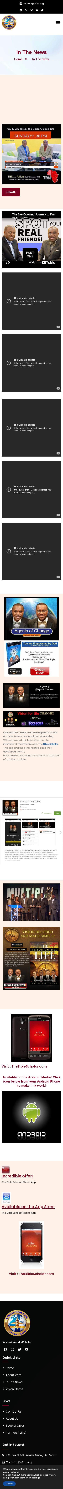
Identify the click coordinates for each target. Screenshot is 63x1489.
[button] (57, 22)
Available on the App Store (28, 1206)
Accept (9, 1483)
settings (36, 1477)
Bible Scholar (50, 744)
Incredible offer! (17, 1176)
